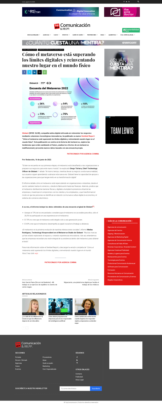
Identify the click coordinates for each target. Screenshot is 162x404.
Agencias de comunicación (117, 227)
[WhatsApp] (44, 72)
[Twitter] (129, 2)
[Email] (39, 72)
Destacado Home (54, 314)
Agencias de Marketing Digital (118, 237)
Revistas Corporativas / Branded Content (122, 247)
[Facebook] (124, 2)
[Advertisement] (122, 95)
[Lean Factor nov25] (60, 18)
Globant (25, 133)
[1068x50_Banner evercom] (81, 47)
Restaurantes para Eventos (117, 257)
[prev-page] (23, 328)
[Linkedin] (126, 2)
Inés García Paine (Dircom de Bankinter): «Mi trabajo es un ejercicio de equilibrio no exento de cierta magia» (39, 284)
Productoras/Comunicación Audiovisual (121, 263)
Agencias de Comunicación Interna (120, 240)
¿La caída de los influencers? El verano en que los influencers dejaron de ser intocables (32, 319)
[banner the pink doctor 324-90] (122, 19)
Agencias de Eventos (115, 230)
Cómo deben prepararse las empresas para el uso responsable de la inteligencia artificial (60, 319)
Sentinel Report (87, 136)
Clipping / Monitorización (116, 234)
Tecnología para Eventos (116, 260)
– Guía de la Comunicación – (119, 221)
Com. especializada (29, 49)
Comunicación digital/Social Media (50, 49)
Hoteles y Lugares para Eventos (118, 253)
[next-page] (27, 328)
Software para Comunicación (118, 267)
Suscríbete (96, 389)
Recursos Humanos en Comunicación (121, 273)
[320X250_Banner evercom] (122, 78)
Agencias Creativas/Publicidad (118, 250)
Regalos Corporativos (115, 280)
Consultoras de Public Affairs (118, 243)
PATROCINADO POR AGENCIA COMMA (83, 154)
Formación (111, 270)
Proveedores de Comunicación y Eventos (122, 277)
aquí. (36, 253)
